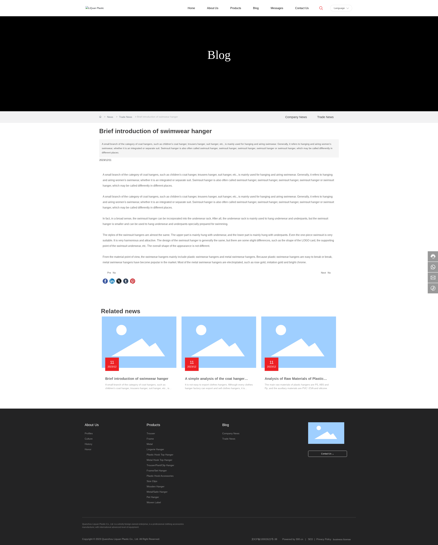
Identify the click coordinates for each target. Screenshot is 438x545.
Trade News (125, 117)
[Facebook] (105, 281)
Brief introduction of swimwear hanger (136, 379)
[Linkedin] (112, 281)
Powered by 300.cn (292, 539)
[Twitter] (118, 281)
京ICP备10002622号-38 (264, 539)
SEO (310, 539)
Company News (296, 117)
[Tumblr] (125, 281)
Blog (219, 54)
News (110, 117)
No (114, 272)
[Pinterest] (132, 281)
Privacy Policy (323, 539)
